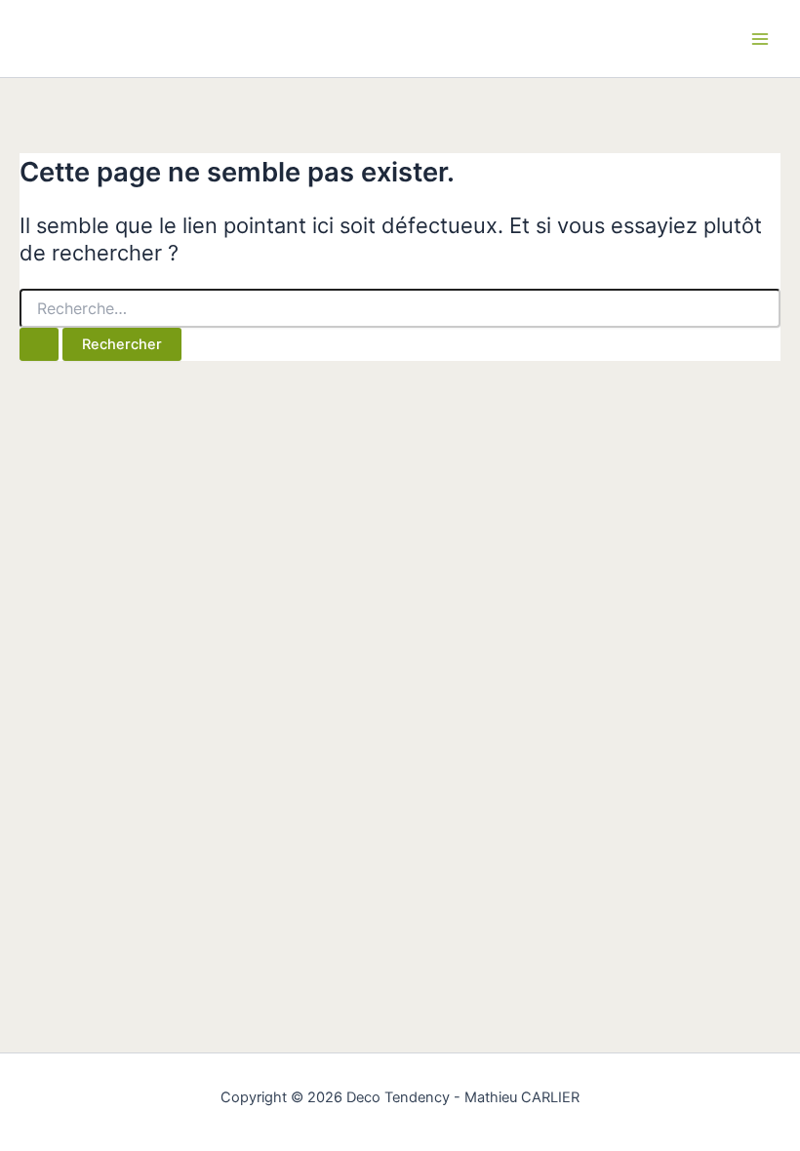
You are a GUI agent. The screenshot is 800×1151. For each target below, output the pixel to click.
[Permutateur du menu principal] (760, 39)
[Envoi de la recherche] (39, 345)
